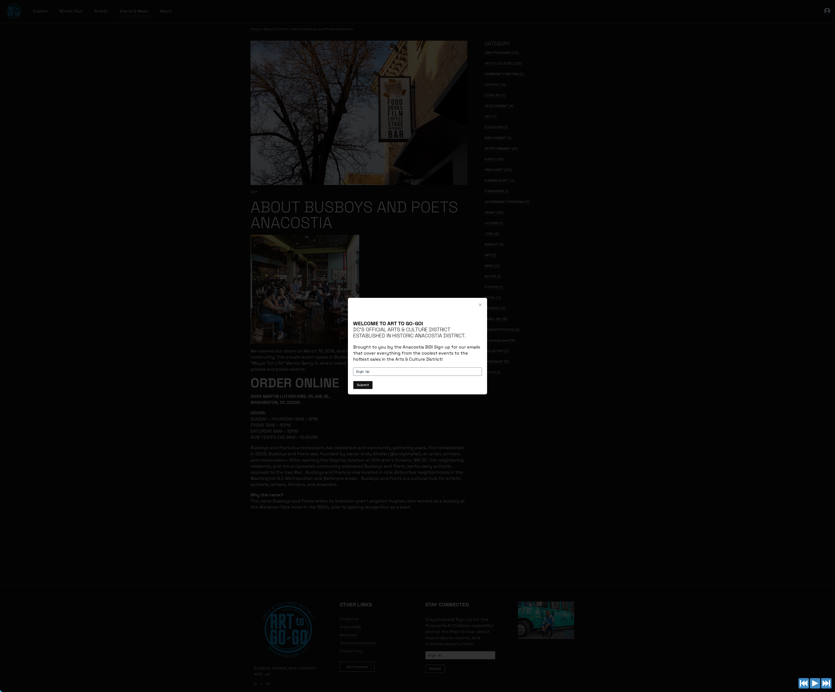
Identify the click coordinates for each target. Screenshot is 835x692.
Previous (803, 683)
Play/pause (815, 683)
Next (826, 683)
